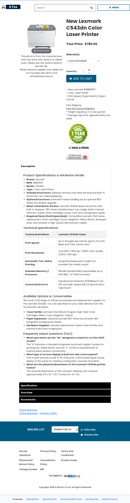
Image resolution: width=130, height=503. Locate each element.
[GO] (76, 429)
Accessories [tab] (92, 499)
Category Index (28, 469)
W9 (42, 469)
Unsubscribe (91, 434)
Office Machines (28, 410)
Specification (29, 385)
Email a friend (80, 147)
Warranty (73, 54)
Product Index (69, 460)
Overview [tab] (18, 499)
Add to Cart (82, 79)
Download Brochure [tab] (71, 499)
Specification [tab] (49, 499)
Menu (112, 8)
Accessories (28, 399)
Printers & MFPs (48, 413)
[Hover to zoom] (41, 36)
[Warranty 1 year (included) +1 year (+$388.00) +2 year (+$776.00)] (83, 61)
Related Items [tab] (109, 499)
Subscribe (90, 429)
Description (28, 166)
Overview (26, 392)
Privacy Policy (48, 451)
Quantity (71, 71)
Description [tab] (32, 499)
